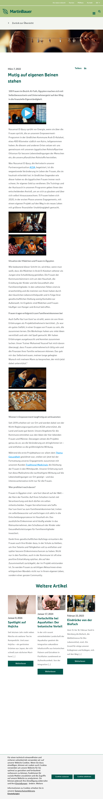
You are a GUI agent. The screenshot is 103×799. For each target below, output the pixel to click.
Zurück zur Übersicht (23, 23)
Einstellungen (21, 784)
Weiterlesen (20, 664)
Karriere (71, 3)
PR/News (81, 3)
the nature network (59, 3)
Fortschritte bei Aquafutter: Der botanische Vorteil (50, 622)
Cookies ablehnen (84, 777)
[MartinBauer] (17, 11)
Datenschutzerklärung (25, 791)
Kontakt (89, 3)
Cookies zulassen (62, 777)
